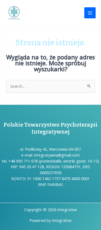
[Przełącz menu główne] (90, 13)
